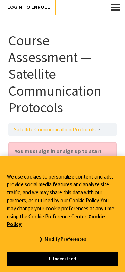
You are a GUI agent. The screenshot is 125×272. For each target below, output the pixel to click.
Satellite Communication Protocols (55, 129)
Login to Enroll (28, 7)
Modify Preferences (65, 239)
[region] (62, 214)
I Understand (62, 259)
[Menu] (115, 7)
